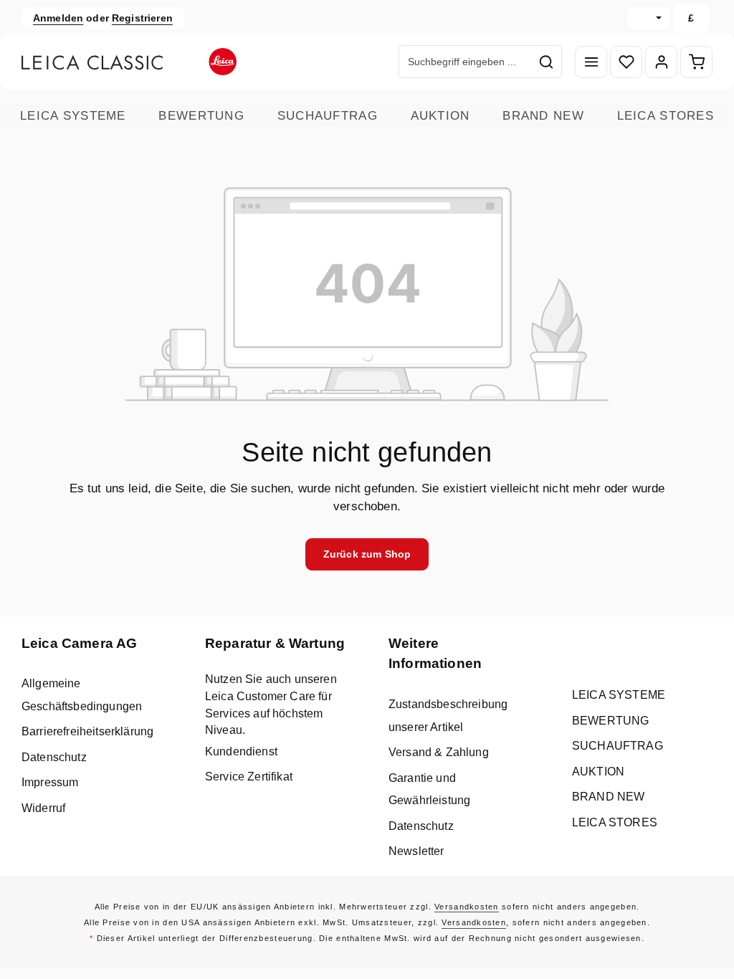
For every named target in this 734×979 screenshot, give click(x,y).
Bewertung (201, 116)
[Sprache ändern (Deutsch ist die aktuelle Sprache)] (648, 18)
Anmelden (58, 18)
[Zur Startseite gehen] (129, 62)
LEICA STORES (665, 116)
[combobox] (465, 61)
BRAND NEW (543, 116)
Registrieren (142, 18)
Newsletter (416, 851)
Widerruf (43, 808)
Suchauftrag (327, 116)
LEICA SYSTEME (73, 116)
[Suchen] (546, 61)
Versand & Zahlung (439, 752)
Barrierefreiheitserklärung (87, 731)
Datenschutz (54, 757)
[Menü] (591, 62)
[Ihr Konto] (661, 62)
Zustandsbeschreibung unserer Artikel (448, 715)
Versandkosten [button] (466, 906)
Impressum (50, 782)
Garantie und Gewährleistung (429, 789)
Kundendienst (241, 751)
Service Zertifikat (248, 776)
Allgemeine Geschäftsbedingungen (82, 694)
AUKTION (440, 116)
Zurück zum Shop (367, 554)
